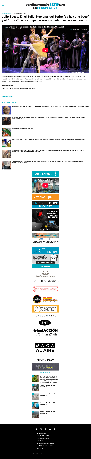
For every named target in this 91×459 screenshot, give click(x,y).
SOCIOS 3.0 (40, 440)
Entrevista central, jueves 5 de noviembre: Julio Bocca (19, 88)
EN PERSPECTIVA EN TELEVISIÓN (45, 445)
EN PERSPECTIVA (41, 433)
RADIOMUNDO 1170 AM (43, 435)
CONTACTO (40, 448)
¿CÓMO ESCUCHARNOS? (43, 438)
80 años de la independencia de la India (22, 128)
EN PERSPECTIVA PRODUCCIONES (45, 443)
